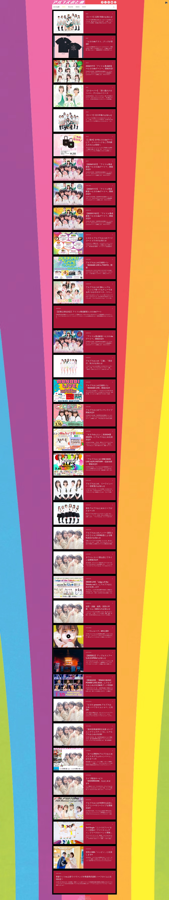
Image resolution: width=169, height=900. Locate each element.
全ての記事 (56, 7)
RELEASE (70, 7)
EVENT (84, 7)
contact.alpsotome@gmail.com (84, 898)
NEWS (63, 7)
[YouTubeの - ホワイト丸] (112, 2)
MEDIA (77, 7)
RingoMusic (80, 899)
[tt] (115, 2)
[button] (166, 3)
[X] (105, 2)
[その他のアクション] (113, 14)
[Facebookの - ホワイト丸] (102, 2)
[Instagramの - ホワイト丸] (108, 2)
